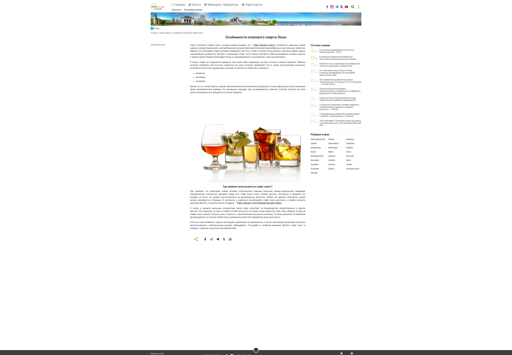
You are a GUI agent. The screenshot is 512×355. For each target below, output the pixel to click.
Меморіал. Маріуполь (223, 5)
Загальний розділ (318, 139)
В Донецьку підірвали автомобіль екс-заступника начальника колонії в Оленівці (337, 58)
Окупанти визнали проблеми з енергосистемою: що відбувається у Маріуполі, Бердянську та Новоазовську (340, 91)
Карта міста (253, 5)
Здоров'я (350, 139)
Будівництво (316, 147)
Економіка (315, 160)
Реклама (314, 173)
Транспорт (350, 143)
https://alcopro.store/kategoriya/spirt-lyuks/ (259, 203)
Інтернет (331, 156)
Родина (349, 164)
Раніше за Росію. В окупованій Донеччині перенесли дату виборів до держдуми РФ (337, 99)
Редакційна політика (193, 10)
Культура (350, 156)
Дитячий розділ (352, 169)
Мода (348, 160)
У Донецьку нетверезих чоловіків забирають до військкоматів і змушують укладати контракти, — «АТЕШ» (339, 107)
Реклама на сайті (157, 354)
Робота (331, 169)
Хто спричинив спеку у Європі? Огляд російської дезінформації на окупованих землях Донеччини (337, 72)
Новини (179, 5)
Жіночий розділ (317, 156)
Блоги (196, 5)
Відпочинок (333, 147)
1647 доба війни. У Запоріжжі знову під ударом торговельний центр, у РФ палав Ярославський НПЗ (340, 123)
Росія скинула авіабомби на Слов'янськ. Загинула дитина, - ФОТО (336, 51)
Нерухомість (333, 143)
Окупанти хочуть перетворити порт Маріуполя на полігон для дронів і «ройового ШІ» (339, 65)
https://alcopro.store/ (264, 45)
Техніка (331, 139)
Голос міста (176, 10)
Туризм (314, 143)
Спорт (348, 152)
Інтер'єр (331, 160)
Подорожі (315, 169)
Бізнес (313, 152)
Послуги (331, 164)
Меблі (330, 152)
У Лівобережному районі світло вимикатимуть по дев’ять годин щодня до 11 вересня (339, 115)
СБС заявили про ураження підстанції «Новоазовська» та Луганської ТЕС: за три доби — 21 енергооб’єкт (340, 82)
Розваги (349, 147)
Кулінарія (314, 164)
